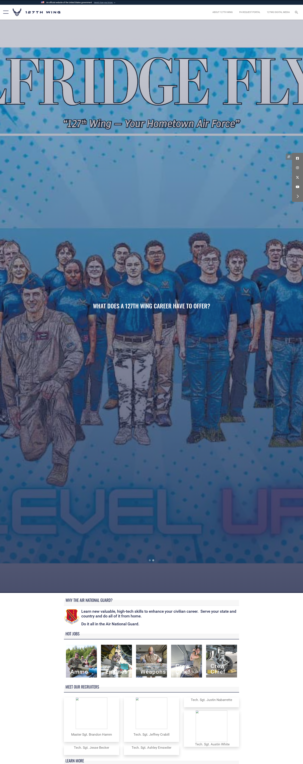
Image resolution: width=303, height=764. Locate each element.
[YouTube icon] (297, 187)
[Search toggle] (297, 12)
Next (272, 306)
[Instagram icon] (297, 168)
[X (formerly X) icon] (297, 177)
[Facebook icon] (297, 158)
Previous (30, 306)
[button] (105, 2)
